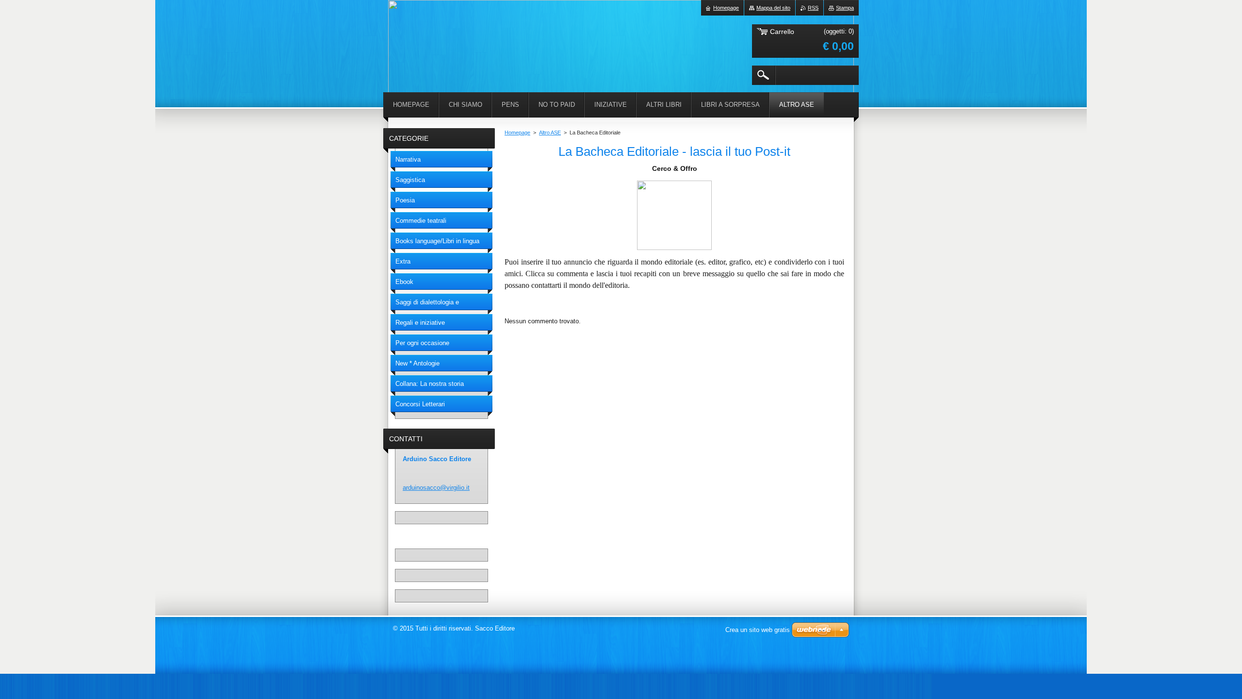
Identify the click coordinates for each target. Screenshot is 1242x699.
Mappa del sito (773, 8)
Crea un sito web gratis (757, 629)
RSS (813, 8)
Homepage (517, 132)
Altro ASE (550, 132)
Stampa (845, 8)
